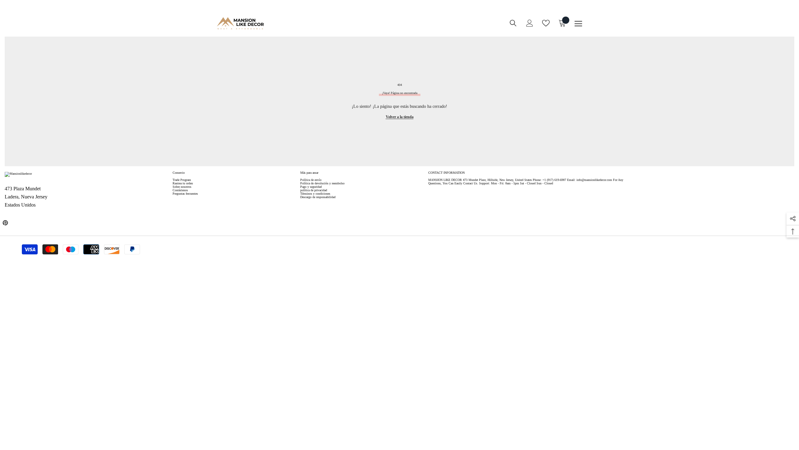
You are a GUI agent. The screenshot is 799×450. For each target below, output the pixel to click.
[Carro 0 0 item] (562, 23)
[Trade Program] (369, 27)
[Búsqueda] (513, 23)
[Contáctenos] (381, 27)
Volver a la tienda (400, 117)
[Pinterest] (5, 223)
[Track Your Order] (394, 27)
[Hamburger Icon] (578, 24)
